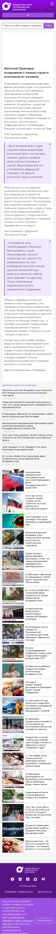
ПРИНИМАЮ (44, 920)
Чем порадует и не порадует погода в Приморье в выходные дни (24, 448)
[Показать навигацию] (52, 4)
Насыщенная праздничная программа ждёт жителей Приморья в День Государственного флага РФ (28, 426)
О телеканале (28, 886)
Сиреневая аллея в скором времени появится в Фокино (36, 795)
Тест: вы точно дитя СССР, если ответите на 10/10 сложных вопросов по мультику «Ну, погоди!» (38, 812)
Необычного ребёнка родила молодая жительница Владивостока (37, 670)
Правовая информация (18, 891)
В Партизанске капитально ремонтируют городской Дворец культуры (36, 613)
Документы (45, 891)
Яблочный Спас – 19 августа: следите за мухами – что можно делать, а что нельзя (37, 845)
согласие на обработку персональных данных (17, 920)
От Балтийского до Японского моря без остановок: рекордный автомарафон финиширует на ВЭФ (38, 705)
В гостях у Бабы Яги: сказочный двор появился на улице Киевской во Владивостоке (23, 459)
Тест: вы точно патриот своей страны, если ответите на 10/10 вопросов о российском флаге (27, 438)
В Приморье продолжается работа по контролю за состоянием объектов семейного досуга (38, 724)
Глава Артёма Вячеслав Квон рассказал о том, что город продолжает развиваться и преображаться (27, 405)
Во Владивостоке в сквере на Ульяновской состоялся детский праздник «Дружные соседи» (37, 633)
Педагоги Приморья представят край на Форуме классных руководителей (37, 829)
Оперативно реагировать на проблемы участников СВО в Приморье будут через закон (38, 779)
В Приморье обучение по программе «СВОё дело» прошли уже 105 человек (27, 415)
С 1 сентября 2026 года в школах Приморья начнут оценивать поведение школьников (38, 760)
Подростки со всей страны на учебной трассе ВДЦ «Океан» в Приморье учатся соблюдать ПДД (38, 742)
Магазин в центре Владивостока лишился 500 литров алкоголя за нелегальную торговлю (27, 393)
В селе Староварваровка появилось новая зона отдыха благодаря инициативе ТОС (38, 653)
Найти (48, 25)
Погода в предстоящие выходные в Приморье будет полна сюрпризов (38, 687)
